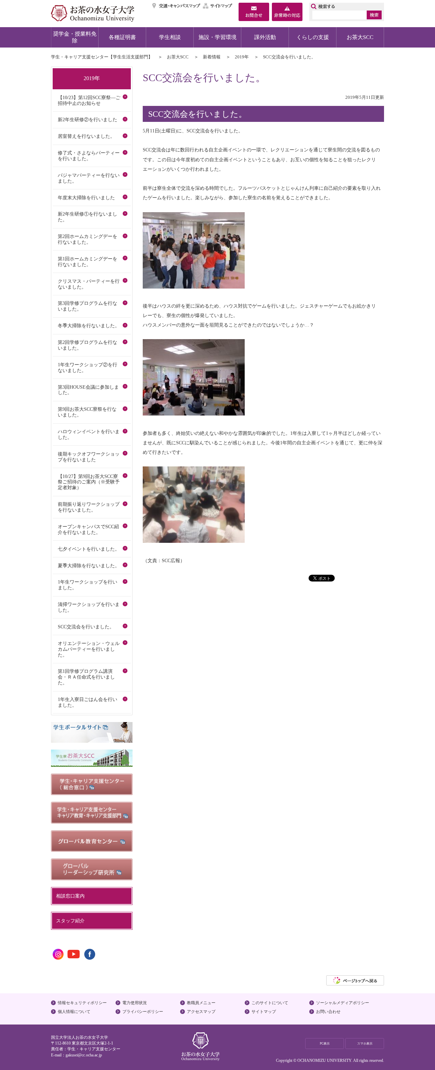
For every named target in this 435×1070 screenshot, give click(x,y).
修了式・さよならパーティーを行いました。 (89, 155)
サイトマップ (218, 6)
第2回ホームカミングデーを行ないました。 (87, 239)
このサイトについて (269, 1003)
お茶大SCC (360, 37)
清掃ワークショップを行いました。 (89, 607)
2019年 (242, 56)
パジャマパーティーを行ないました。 (89, 178)
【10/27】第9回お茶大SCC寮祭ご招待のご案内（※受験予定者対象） (89, 482)
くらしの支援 (312, 37)
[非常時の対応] (287, 12)
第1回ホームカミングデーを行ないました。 (87, 261)
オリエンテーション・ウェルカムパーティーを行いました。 (89, 649)
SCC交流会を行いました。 (86, 626)
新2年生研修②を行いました (87, 119)
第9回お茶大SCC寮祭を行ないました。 (87, 412)
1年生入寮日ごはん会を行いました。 (87, 702)
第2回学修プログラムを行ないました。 (87, 345)
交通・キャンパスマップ (176, 6)
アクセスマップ (201, 1012)
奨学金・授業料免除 (75, 37)
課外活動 (265, 37)
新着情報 (212, 56)
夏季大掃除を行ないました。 (89, 565)
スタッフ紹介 (70, 920)
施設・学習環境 (217, 37)
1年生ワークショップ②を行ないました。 (87, 367)
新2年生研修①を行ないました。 (87, 216)
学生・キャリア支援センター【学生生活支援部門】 (102, 56)
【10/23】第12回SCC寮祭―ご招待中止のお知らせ (89, 100)
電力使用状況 (134, 1003)
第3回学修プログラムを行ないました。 (87, 306)
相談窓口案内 (70, 896)
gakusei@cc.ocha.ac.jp (84, 1055)
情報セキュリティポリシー (82, 1003)
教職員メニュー (201, 1003)
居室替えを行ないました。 (86, 136)
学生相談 (170, 37)
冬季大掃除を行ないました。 (89, 325)
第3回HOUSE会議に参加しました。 (88, 389)
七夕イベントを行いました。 (89, 549)
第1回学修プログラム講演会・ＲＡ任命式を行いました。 (86, 676)
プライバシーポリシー (142, 1012)
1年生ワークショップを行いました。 (87, 584)
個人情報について (74, 1012)
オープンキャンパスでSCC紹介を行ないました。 (88, 529)
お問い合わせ (328, 1012)
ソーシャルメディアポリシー (342, 1003)
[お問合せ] (254, 12)
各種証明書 (122, 37)
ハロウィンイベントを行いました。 (89, 434)
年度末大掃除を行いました (86, 197)
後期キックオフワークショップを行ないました (89, 456)
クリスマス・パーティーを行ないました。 (89, 284)
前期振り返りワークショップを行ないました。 (89, 507)
